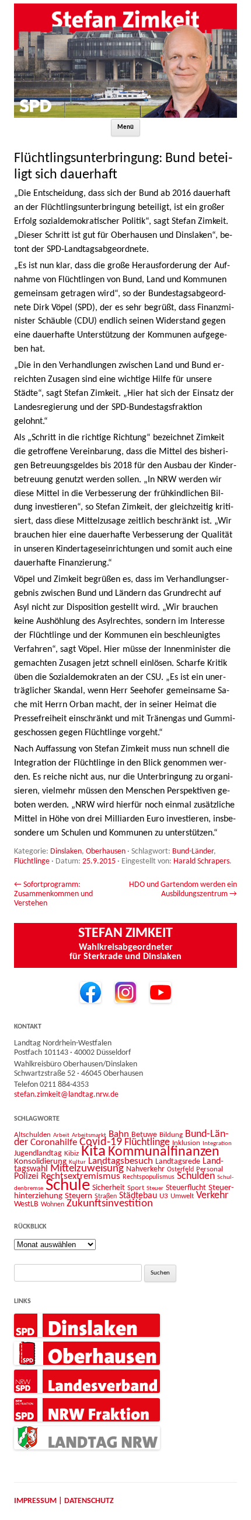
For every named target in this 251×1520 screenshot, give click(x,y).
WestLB (26, 1204)
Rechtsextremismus (80, 1176)
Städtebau (138, 1195)
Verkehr (212, 1195)
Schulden (196, 1176)
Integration (217, 1143)
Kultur (77, 1162)
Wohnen (52, 1204)
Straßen (106, 1196)
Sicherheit (108, 1188)
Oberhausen (106, 851)
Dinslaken (66, 851)
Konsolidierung (40, 1161)
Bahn (119, 1134)
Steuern (78, 1196)
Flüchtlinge (32, 861)
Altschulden (32, 1135)
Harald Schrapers (201, 861)
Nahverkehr (145, 1169)
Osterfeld (180, 1169)
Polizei (26, 1176)
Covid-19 (100, 1142)
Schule (68, 1185)
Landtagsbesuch (120, 1161)
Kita (93, 1152)
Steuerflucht (186, 1188)
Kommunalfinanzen (163, 1152)
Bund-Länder (193, 851)
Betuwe (144, 1135)
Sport (135, 1188)
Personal (209, 1169)
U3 (163, 1196)
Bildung (171, 1135)
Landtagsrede (177, 1162)
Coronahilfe (53, 1142)
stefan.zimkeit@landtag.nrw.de (66, 1094)
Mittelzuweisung (87, 1168)
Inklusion (186, 1143)
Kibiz (71, 1153)
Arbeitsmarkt (89, 1135)
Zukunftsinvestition (110, 1203)
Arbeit (61, 1135)
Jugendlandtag (38, 1153)
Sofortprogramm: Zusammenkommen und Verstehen (53, 894)
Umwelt (182, 1196)
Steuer (155, 1188)
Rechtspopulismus (149, 1177)
